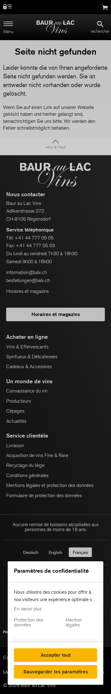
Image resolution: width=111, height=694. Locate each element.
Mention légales (74, 622)
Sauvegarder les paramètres (55, 672)
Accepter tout (56, 655)
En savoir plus (28, 608)
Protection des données (28, 622)
